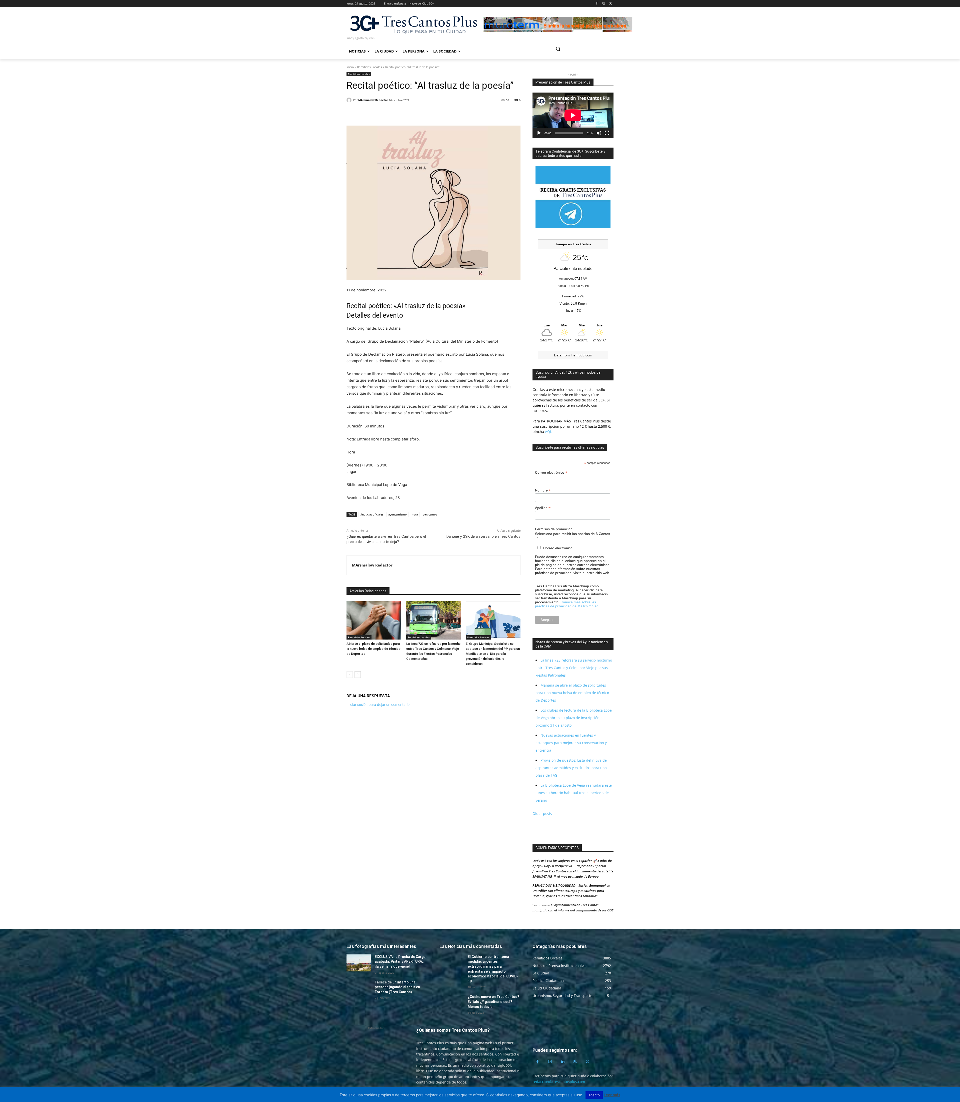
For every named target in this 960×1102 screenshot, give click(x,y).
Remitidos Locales (369, 67)
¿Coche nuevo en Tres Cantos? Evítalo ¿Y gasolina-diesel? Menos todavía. (493, 1001)
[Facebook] (597, 4)
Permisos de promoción (553, 529)
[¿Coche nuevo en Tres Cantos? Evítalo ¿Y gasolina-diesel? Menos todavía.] (452, 1002)
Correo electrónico (551, 472)
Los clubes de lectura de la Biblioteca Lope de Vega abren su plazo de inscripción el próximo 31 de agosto (574, 718)
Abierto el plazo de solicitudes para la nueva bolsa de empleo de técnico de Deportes (373, 649)
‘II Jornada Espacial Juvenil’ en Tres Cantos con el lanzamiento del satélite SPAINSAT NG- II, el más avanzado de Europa (573, 871)
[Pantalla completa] (607, 133)
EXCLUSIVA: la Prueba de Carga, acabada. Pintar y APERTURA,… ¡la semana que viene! (400, 961)
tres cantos (430, 514)
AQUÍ (549, 431)
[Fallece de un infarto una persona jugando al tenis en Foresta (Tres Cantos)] (358, 988)
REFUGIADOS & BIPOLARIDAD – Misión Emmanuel (569, 885)
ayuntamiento (397, 514)
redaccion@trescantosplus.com (558, 1081)
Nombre (543, 490)
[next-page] (357, 674)
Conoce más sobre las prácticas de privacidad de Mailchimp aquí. (568, 604)
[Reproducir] (539, 133)
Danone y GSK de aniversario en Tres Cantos (483, 536)
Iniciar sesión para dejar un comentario (378, 704)
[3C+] (413, 24)
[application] (573, 115)
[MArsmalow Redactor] (349, 100)
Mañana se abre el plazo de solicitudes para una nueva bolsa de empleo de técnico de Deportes (572, 693)
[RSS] (575, 1062)
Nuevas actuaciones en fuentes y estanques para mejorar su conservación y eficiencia (571, 743)
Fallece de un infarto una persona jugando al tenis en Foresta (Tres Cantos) (397, 987)
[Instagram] (603, 4)
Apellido (542, 507)
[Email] (386, 113)
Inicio (350, 67)
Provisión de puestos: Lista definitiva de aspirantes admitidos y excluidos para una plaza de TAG (571, 768)
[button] (577, 49)
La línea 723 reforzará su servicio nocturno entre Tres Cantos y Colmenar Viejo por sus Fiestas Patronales (574, 668)
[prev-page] (349, 674)
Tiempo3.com (581, 355)
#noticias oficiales (371, 514)
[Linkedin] (375, 113)
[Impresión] (397, 113)
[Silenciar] (599, 133)
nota (415, 514)
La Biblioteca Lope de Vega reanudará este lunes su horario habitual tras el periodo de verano (574, 793)
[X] (611, 4)
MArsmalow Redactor (373, 100)
